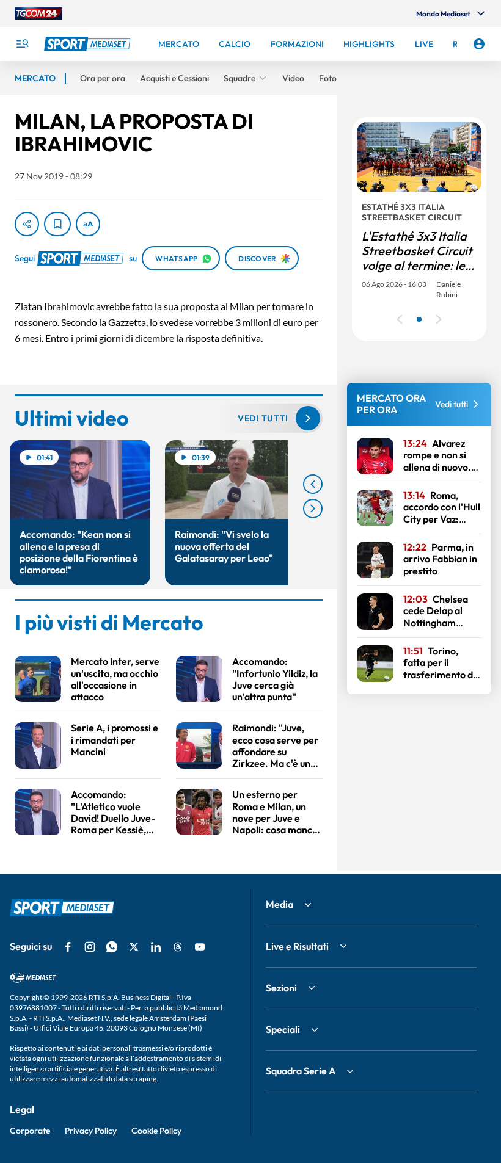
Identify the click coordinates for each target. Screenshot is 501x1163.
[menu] (22, 44)
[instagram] (90, 947)
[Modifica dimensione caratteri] (88, 224)
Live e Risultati (297, 946)
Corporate (30, 1130)
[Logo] (88, 44)
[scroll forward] (313, 508)
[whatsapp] (112, 947)
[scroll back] (313, 484)
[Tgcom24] (38, 13)
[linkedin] (156, 947)
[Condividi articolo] (27, 224)
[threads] (178, 947)
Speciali (283, 1029)
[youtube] (200, 947)
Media (279, 904)
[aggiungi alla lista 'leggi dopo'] (57, 224)
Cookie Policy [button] (156, 1130)
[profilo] (479, 44)
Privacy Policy (91, 1130)
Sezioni (281, 988)
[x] (134, 947)
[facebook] (68, 947)
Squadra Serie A (300, 1071)
